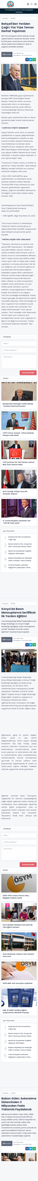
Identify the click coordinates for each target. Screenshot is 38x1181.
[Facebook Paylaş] (27, 59)
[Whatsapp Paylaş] (34, 59)
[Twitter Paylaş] (30, 59)
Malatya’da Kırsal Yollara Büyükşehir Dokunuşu (19, 11)
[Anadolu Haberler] (10, 4)
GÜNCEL (13, 1093)
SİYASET (13, 18)
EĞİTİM (13, 603)
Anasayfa (5, 18)
